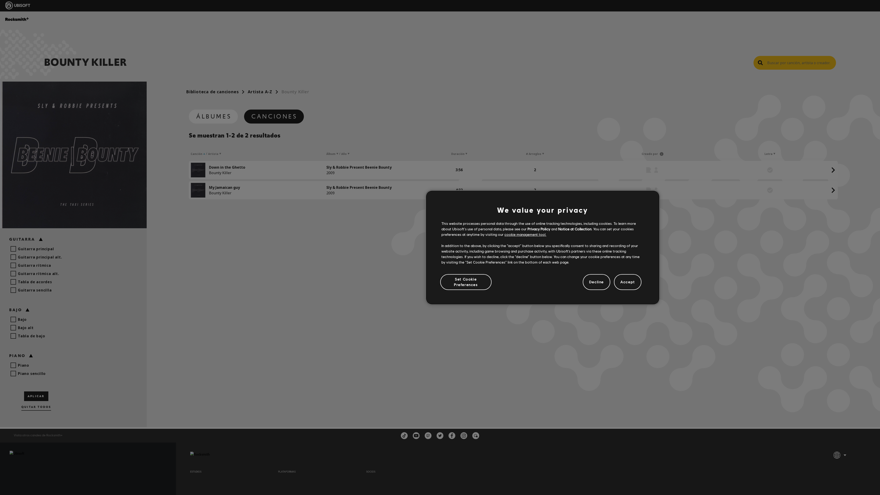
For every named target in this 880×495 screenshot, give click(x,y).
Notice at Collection (574, 229)
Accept (627, 282)
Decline (596, 282)
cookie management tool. (525, 234)
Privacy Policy (539, 229)
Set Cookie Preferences (466, 282)
